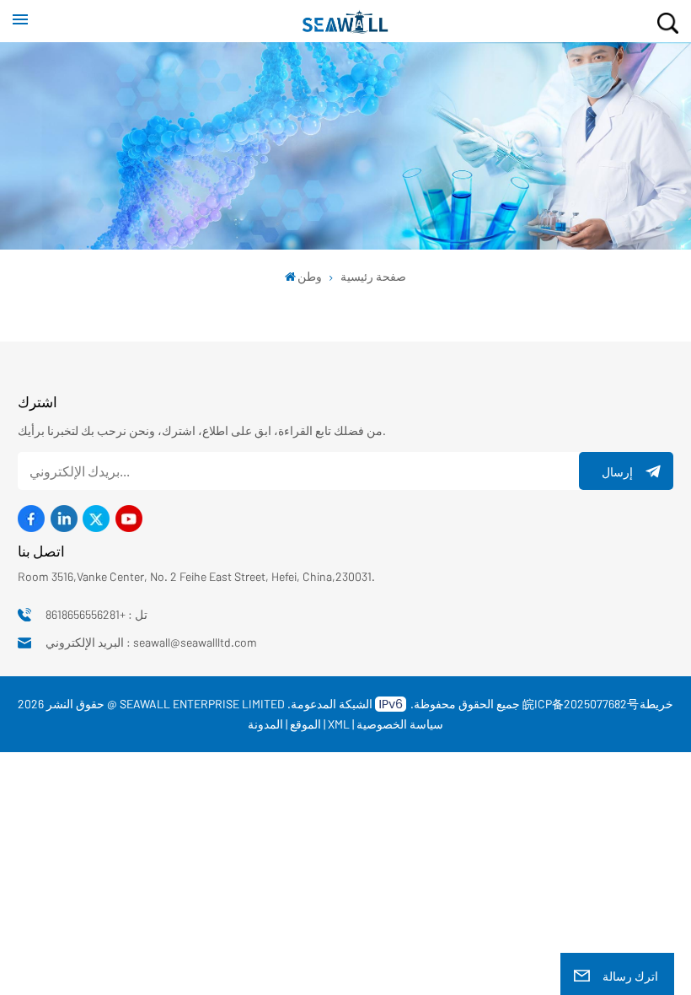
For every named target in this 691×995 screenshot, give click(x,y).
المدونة (265, 724)
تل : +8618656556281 (96, 614)
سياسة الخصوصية (399, 724)
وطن (309, 276)
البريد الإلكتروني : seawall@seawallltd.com (151, 642)
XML (339, 724)
